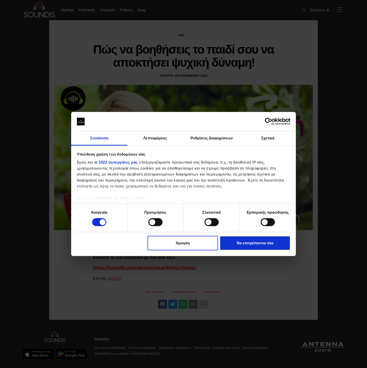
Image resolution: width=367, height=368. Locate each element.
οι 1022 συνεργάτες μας (116, 162)
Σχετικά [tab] (268, 138)
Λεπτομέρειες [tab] (155, 138)
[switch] (155, 222)
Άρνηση (183, 243)
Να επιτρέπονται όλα (255, 243)
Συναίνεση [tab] (99, 138)
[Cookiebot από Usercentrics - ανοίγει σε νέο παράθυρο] (268, 121)
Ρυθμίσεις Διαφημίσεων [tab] (211, 138)
